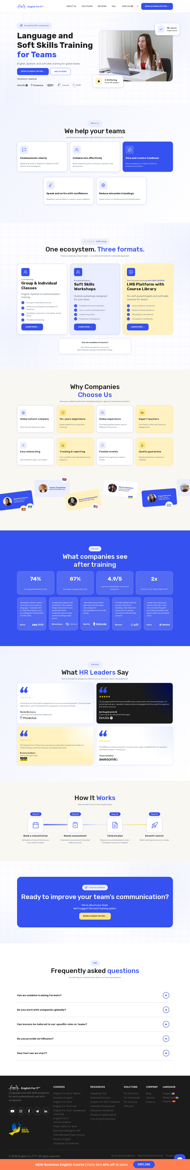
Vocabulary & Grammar (66, 1143)
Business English (63, 1097)
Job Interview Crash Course (69, 1134)
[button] (129, 6)
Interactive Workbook (102, 1110)
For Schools (130, 1102)
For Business (131, 1093)
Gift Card (129, 1106)
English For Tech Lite (64, 1106)
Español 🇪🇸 (169, 1101)
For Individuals (132, 1097)
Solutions (87, 6)
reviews (102, 6)
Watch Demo (60, 71)
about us (71, 6)
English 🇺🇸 (169, 1093)
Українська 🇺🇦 (170, 1097)
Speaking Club (98, 1093)
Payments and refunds (150, 1155)
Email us (150, 1102)
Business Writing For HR (66, 1130)
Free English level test (102, 1119)
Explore (144, 1164)
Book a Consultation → (157, 6)
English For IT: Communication (62, 1120)
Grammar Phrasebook (102, 1106)
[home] (30, 6)
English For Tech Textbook (105, 1102)
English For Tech (62, 1102)
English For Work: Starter (67, 1093)
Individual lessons (100, 1097)
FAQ (114, 6)
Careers (150, 1097)
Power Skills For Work (65, 1126)
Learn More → (32, 327)
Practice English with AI (103, 1114)
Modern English (62, 1139)
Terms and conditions (123, 1155)
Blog (148, 1093)
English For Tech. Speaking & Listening (69, 1112)
